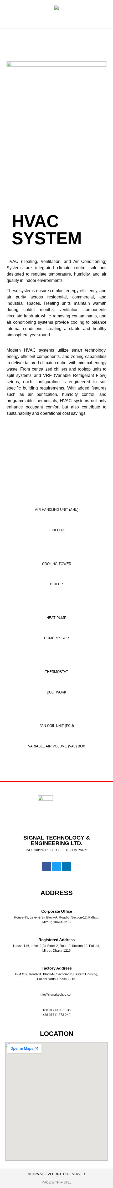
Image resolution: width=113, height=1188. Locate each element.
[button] (54, 20)
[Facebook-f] (46, 866)
